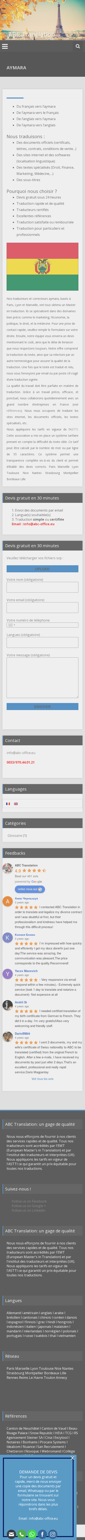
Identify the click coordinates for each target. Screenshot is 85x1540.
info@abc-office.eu (43, 1518)
